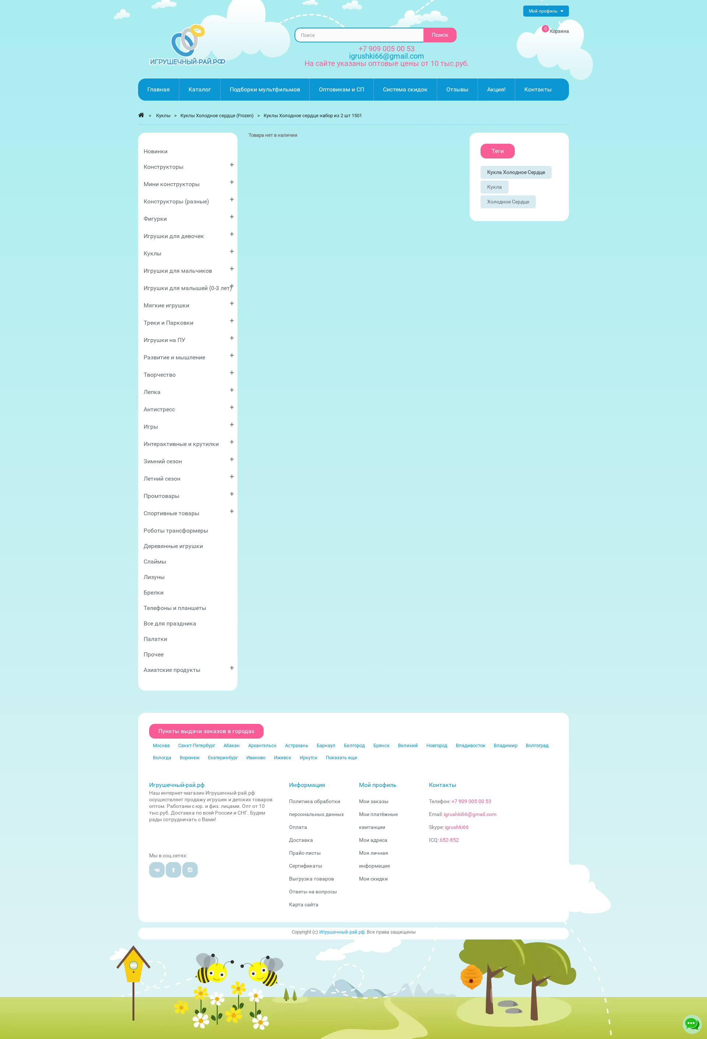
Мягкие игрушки (189, 304)
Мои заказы (373, 801)
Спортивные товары (189, 512)
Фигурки (189, 217)
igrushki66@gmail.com (470, 814)
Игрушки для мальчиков (189, 269)
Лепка (189, 390)
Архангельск (262, 745)
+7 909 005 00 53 (387, 48)
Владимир (505, 745)
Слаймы (155, 561)
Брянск (381, 745)
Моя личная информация (374, 859)
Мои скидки (373, 879)
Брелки (153, 592)
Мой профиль (378, 784)
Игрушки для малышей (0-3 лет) (189, 287)
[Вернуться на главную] (141, 115)
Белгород (354, 745)
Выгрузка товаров (311, 879)
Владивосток (470, 745)
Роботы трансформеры (176, 530)
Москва (161, 745)
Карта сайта (304, 904)
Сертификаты (305, 866)
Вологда (162, 757)
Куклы (189, 252)
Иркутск (308, 757)
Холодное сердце (508, 202)
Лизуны (154, 576)
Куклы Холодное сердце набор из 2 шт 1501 (313, 115)
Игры (189, 425)
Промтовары (189, 494)
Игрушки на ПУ (189, 339)
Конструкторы (189, 165)
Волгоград (537, 745)
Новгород (436, 745)
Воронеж (190, 757)
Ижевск (282, 757)
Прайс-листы (305, 853)
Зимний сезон (189, 460)
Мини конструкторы (189, 183)
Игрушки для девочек (189, 235)
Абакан (232, 745)
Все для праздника (170, 623)
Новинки (156, 151)
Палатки (155, 638)
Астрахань (296, 745)
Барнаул (326, 745)
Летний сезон (189, 477)
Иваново (255, 757)
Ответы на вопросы (313, 892)
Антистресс (189, 408)
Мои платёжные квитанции (378, 820)
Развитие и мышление (189, 356)
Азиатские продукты (189, 668)
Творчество (189, 373)
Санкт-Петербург (196, 745)
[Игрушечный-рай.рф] (188, 44)
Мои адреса (373, 840)
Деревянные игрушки (173, 546)
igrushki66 (457, 827)
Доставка (301, 840)
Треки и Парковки (189, 321)
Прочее (153, 654)
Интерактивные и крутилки (189, 442)
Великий (408, 745)
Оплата (298, 827)
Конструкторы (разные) (189, 200)
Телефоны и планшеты (175, 607)
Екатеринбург (223, 757)
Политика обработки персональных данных (316, 807)
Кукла (494, 187)
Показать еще (341, 757)
